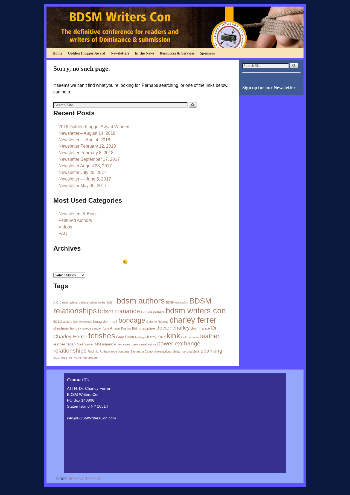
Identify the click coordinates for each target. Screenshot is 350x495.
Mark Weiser (85, 344)
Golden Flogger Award (86, 53)
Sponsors (207, 53)
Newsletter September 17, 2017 (89, 159)
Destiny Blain (129, 328)
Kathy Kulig (156, 337)
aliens (74, 302)
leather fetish (64, 344)
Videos (65, 227)
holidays (140, 337)
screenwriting (162, 351)
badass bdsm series (92, 302)
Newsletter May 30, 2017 (83, 185)
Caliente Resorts (157, 321)
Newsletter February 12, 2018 (87, 146)
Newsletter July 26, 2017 (82, 172)
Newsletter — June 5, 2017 (85, 179)
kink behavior (190, 337)
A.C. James (61, 302)
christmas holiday (67, 328)
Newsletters (120, 53)
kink (173, 335)
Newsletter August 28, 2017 (85, 166)
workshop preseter (86, 357)
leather (210, 336)
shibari (177, 351)
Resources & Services (177, 53)
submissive (62, 357)
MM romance (105, 344)
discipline (147, 328)
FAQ (63, 233)
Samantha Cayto (141, 351)
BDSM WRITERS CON (85, 479)
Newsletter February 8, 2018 (86, 152)
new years (124, 344)
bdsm (111, 302)
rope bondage (120, 351)
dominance (200, 328)
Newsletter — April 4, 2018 (84, 140)
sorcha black (191, 351)
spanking (211, 351)
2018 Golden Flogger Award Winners (94, 126)
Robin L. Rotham (99, 351)
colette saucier (92, 328)
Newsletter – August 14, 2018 (87, 133)
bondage (131, 320)
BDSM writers (153, 312)
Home (57, 53)
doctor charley (173, 328)
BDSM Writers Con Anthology (72, 321)
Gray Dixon (125, 337)
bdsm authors (141, 300)
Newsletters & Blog (77, 213)
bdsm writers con (196, 310)
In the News (144, 53)
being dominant (105, 321)
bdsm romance (119, 311)
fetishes (101, 335)
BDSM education (177, 302)
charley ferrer (193, 320)
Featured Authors (75, 220)
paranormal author (144, 344)
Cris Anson (111, 328)
